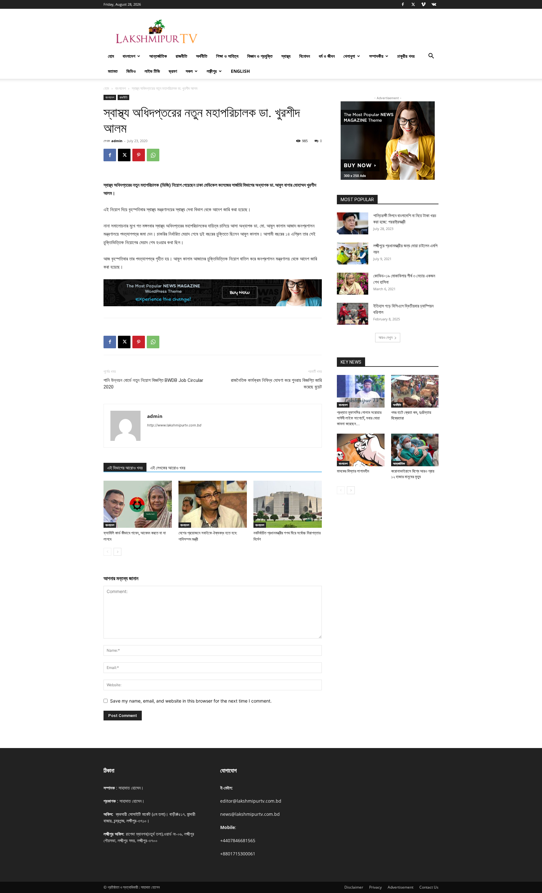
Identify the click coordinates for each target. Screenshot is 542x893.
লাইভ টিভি (152, 71)
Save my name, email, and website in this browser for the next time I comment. (191, 700)
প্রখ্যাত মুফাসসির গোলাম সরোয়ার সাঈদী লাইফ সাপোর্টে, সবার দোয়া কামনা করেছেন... (359, 418)
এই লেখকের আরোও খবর (167, 467)
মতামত (113, 71)
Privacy (375, 887)
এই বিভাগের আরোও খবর (125, 467)
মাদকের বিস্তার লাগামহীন (353, 471)
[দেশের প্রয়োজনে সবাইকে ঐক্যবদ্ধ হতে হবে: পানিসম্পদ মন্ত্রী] (212, 504)
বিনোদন (304, 56)
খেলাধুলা (349, 56)
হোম (111, 56)
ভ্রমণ (173, 71)
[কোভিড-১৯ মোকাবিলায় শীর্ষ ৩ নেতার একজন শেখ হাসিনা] (352, 284)
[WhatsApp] (153, 155)
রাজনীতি (181, 56)
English (240, 71)
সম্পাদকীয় (376, 56)
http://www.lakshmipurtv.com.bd (174, 425)
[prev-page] (107, 552)
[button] (430, 57)
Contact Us (428, 887)
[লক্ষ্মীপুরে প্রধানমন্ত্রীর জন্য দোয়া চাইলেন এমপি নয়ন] (352, 254)
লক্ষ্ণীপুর (212, 71)
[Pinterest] (138, 155)
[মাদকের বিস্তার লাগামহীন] (361, 450)
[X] (413, 4)
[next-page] (117, 552)
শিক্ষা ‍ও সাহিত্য (227, 56)
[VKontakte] (433, 4)
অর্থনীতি (201, 56)
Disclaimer (353, 887)
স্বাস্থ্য (285, 56)
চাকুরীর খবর (406, 56)
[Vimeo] (423, 4)
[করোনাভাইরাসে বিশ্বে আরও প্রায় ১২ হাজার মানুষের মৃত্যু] (415, 450)
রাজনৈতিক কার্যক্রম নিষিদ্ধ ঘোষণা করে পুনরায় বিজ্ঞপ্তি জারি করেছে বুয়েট (276, 383)
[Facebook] (402, 4)
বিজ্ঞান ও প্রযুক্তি (260, 56)
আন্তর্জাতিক (158, 56)
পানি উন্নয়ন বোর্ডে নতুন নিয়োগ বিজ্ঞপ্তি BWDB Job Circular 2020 (153, 383)
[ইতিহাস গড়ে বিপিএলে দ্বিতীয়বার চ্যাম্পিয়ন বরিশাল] (352, 314)
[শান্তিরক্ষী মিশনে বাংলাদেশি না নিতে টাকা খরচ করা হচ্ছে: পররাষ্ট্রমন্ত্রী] (352, 223)
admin (116, 140)
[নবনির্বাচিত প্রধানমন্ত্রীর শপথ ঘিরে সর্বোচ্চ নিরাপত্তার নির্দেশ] (287, 504)
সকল (189, 71)
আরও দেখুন (385, 337)
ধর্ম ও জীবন (327, 56)
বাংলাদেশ (129, 56)
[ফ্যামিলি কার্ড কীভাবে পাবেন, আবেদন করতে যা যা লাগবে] (138, 504)
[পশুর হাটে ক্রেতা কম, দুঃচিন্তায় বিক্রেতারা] (415, 391)
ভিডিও (131, 71)
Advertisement (400, 887)
